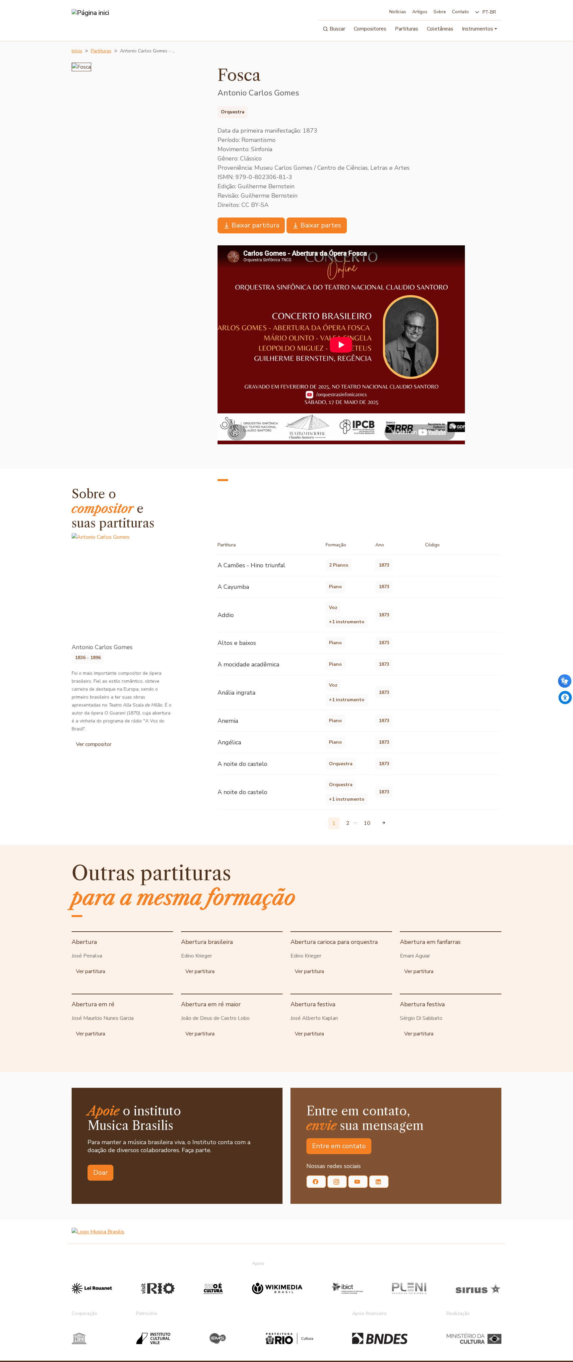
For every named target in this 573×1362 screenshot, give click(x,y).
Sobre (439, 12)
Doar (100, 1172)
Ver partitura (90, 971)
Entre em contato (339, 1146)
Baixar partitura (255, 225)
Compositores (370, 28)
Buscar (337, 28)
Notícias (397, 12)
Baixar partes (320, 225)
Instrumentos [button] (477, 28)
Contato (460, 12)
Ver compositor (93, 744)
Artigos (419, 12)
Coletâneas (440, 28)
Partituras (406, 28)
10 (367, 823)
